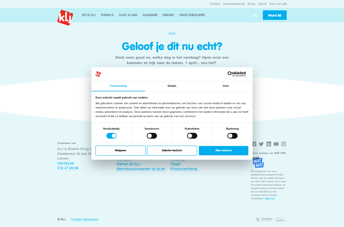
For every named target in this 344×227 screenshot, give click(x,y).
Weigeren (120, 150)
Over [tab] (226, 85)
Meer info (270, 198)
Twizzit (262, 4)
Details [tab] (172, 85)
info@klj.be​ (65, 163)
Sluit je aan (128, 15)
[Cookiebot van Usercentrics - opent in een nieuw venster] (233, 74)
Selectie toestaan (172, 150)
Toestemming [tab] (118, 85)
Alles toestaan (223, 150)
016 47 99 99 (67, 168)
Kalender (150, 15)
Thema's (107, 15)
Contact (214, 4)
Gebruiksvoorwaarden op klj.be (140, 168)
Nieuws (168, 15)
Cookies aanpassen (85, 219)
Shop (251, 4)
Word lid (274, 15)
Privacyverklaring (183, 168)
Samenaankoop (234, 4)
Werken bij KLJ (128, 164)
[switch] (152, 136)
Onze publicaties (192, 15)
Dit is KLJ (88, 15)
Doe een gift (278, 4)
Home (172, 33)
